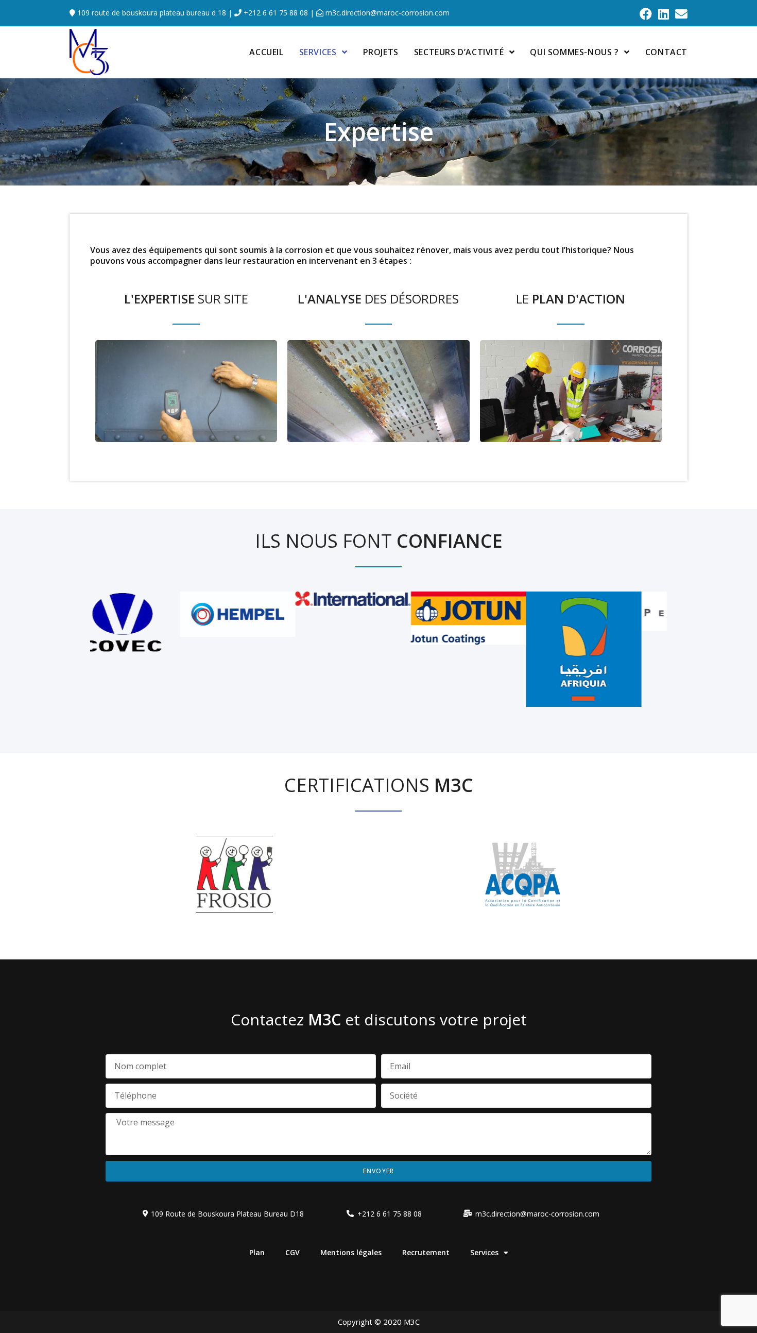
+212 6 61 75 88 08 (275, 13)
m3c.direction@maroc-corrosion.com (386, 13)
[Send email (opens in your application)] (679, 14)
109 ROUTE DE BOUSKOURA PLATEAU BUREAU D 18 (150, 13)
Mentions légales (351, 1252)
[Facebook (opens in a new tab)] (645, 14)
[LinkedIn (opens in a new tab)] (663, 14)
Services (484, 1252)
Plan (257, 1252)
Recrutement (426, 1252)
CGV (292, 1252)
